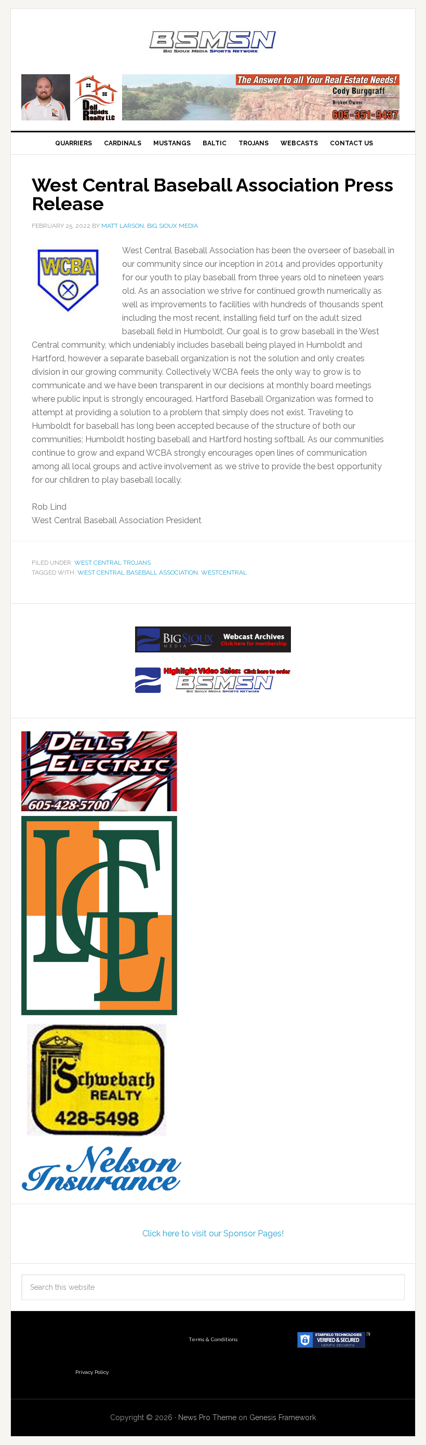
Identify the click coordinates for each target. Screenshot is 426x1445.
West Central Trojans (112, 562)
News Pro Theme (207, 1417)
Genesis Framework (282, 1417)
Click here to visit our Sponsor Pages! (213, 1233)
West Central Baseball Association (137, 572)
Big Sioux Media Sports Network (213, 42)
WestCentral (224, 572)
